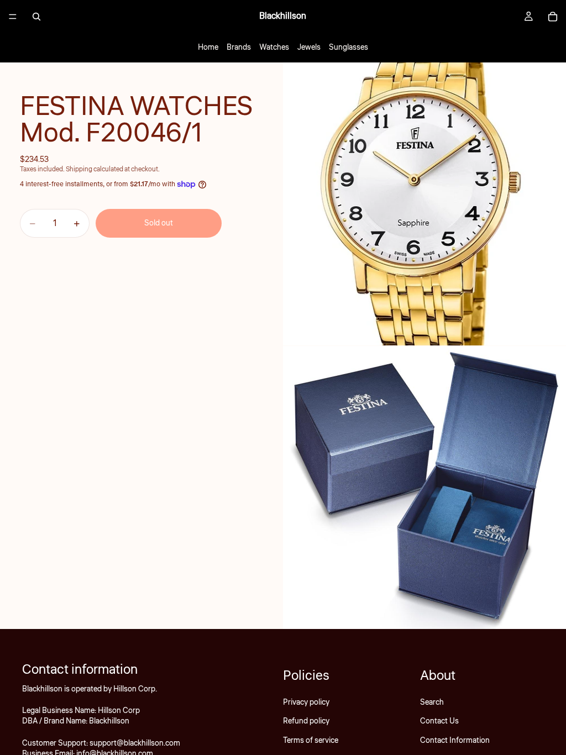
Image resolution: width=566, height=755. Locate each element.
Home (208, 47)
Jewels (309, 47)
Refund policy (306, 721)
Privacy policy (306, 702)
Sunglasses (348, 47)
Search (432, 702)
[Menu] (12, 16)
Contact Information (455, 740)
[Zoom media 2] (424, 487)
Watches (274, 47)
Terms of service (310, 740)
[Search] (36, 16)
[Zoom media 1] (424, 203)
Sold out (158, 223)
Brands (239, 47)
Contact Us (439, 721)
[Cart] (553, 16)
